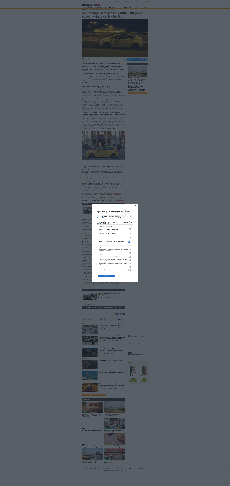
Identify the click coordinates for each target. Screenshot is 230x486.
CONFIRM (106, 275)
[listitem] (115, 226)
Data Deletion (108, 280)
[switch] (129, 229)
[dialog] (115, 243)
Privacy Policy (121, 280)
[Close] (136, 206)
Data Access (115, 280)
